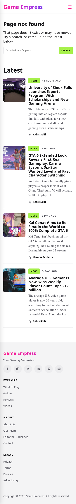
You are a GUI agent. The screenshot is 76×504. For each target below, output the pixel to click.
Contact (8, 443)
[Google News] (59, 369)
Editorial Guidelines (15, 437)
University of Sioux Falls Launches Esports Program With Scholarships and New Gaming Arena (50, 95)
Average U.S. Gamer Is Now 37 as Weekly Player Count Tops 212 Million (48, 283)
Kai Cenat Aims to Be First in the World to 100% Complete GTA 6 (48, 226)
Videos (7, 406)
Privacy (8, 461)
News (34, 80)
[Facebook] (7, 369)
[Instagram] (18, 369)
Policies (8, 474)
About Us (9, 424)
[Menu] (70, 7)
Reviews (8, 399)
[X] (49, 369)
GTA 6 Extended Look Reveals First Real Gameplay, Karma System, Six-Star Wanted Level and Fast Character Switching (49, 165)
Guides (7, 393)
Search (66, 50)
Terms (7, 468)
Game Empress (23, 7)
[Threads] (28, 369)
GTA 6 (33, 148)
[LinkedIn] (38, 369)
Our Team (9, 430)
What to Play (11, 387)
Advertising (10, 480)
